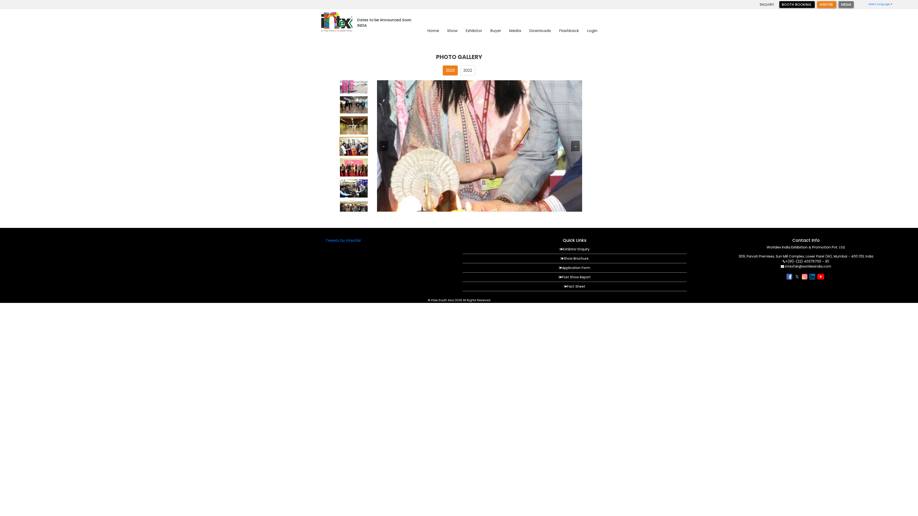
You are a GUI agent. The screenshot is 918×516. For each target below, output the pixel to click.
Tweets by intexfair (343, 240)
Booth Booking (797, 4)
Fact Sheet (576, 286)
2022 (467, 70)
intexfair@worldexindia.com (808, 266)
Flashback (569, 30)
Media (846, 4)
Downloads (540, 30)
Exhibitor (474, 30)
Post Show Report (576, 277)
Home (433, 30)
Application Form (576, 267)
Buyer (495, 30)
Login (592, 30)
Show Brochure (576, 258)
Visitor (827, 4)
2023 (450, 70)
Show (452, 30)
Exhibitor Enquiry (576, 249)
